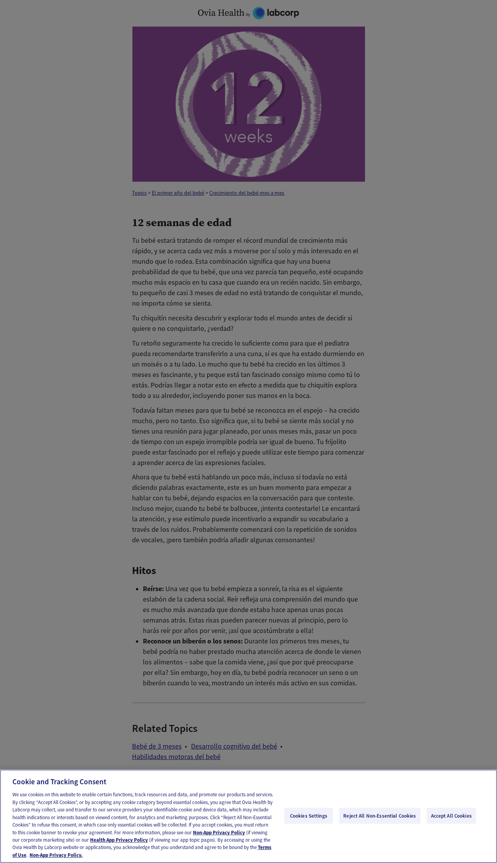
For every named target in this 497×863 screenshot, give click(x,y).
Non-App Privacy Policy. (56, 855)
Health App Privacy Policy (119, 840)
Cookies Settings (308, 815)
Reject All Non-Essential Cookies (379, 815)
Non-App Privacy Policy (219, 832)
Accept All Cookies (451, 815)
